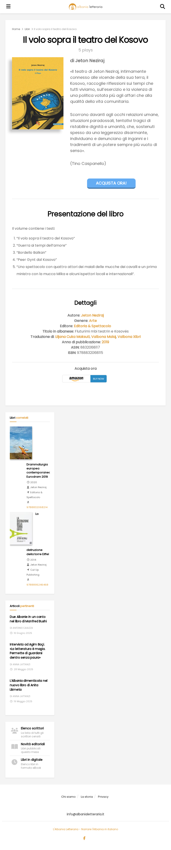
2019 (105, 342)
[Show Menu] (8, 6)
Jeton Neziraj (92, 315)
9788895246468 (37, 584)
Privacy (103, 797)
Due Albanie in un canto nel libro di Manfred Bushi (28, 619)
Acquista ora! (111, 183)
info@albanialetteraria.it (85, 814)
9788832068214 (36, 507)
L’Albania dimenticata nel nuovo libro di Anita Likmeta (28, 685)
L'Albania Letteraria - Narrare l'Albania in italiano (85, 829)
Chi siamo (68, 797)
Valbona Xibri (129, 336)
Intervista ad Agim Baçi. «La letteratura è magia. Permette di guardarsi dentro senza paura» (27, 651)
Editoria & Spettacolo (92, 326)
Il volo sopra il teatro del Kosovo (55, 29)
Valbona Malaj (103, 336)
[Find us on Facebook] (84, 838)
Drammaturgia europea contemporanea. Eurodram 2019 (38, 470)
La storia (87, 797)
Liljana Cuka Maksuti (72, 336)
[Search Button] (163, 6)
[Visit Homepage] (85, 6)
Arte (93, 320)
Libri (27, 29)
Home (16, 29)
